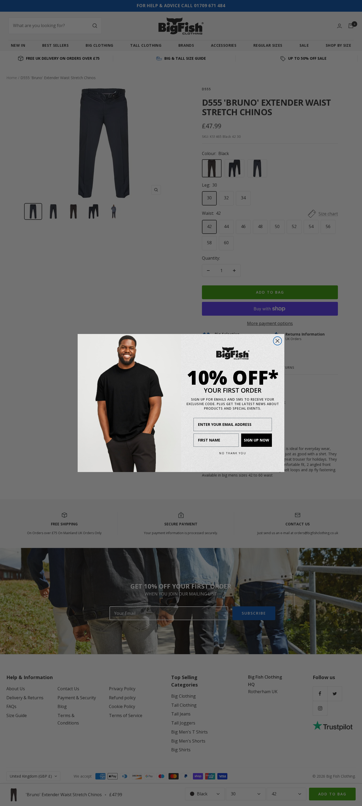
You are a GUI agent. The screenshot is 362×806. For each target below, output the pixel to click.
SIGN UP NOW (256, 440)
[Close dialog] (277, 341)
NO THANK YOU (232, 453)
